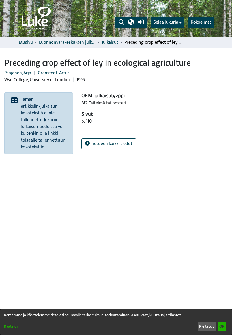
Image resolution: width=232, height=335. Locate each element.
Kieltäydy (206, 326)
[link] (35, 18)
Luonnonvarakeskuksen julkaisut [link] (67, 42)
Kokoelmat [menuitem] (201, 22)
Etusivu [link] (26, 42)
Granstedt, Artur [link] (53, 73)
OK (221, 326)
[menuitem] (167, 22)
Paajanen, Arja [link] (17, 73)
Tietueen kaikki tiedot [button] (111, 144)
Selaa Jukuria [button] (166, 22)
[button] (121, 22)
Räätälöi (11, 326)
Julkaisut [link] (110, 42)
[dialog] (116, 322)
